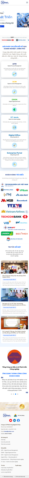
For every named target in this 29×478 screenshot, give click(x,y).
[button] (11, 394)
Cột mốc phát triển (5, 442)
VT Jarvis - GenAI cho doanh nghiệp (9, 461)
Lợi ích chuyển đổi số (6, 472)
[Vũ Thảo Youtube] (10, 420)
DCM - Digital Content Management (9, 455)
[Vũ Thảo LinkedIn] (14, 420)
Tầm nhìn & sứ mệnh (5, 444)
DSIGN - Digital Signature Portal (8, 452)
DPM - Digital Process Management (9, 450)
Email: (7, 431)
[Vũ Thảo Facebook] (18, 420)
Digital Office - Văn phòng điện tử (9, 457)
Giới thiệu (3, 439)
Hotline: (6, 433)
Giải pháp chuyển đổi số (6, 470)
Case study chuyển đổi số (7, 467)
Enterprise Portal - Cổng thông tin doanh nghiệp (12, 459)
